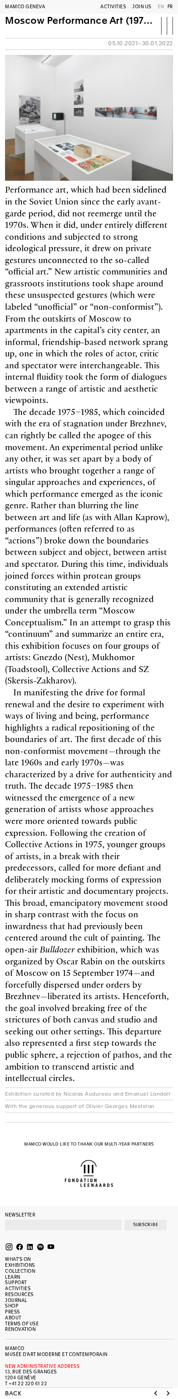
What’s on (18, 1259)
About (13, 1317)
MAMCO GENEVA (25, 6)
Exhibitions (20, 1265)
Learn (13, 1277)
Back (13, 1394)
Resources (19, 1294)
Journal (16, 1300)
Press (12, 1311)
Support (16, 1282)
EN (161, 6)
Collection (20, 1271)
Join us (142, 6)
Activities (113, 6)
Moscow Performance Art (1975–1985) (79, 21)
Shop (11, 1305)
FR (170, 6)
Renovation (20, 1329)
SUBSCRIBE (145, 1224)
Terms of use (22, 1323)
